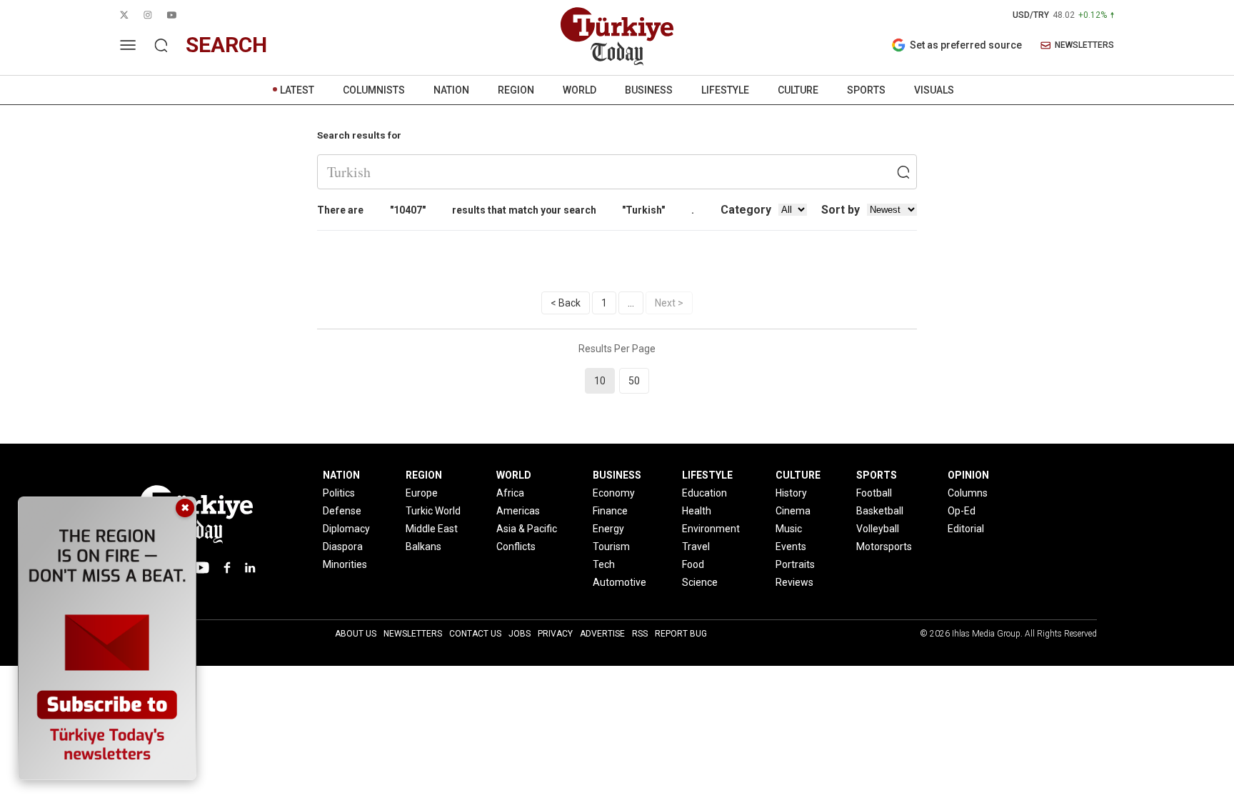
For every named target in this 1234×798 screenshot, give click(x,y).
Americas (518, 510)
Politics (339, 493)
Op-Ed (961, 510)
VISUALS (934, 90)
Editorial (966, 528)
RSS (640, 633)
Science (700, 582)
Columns (968, 493)
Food (693, 564)
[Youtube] (200, 568)
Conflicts (516, 546)
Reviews (794, 582)
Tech (604, 564)
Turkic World (433, 510)
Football (874, 493)
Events (791, 546)
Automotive (619, 582)
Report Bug (681, 633)
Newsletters (412, 633)
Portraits (795, 564)
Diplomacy (346, 528)
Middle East (432, 528)
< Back (566, 303)
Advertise (602, 633)
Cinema (793, 510)
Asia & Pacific (526, 528)
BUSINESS (649, 90)
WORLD (579, 90)
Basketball (879, 510)
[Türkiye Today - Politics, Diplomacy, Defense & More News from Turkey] (617, 36)
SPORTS (866, 90)
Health (696, 510)
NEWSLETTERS (1084, 45)
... (631, 303)
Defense (342, 510)
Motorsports (884, 546)
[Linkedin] (250, 567)
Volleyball (877, 528)
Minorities (345, 564)
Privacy (555, 633)
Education (704, 493)
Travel (696, 546)
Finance (610, 510)
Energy (608, 528)
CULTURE (798, 90)
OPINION (968, 475)
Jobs (519, 633)
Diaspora (343, 546)
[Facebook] (227, 568)
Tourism (611, 546)
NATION (451, 90)
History (791, 493)
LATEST (297, 90)
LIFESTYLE (725, 90)
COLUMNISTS (374, 90)
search (226, 44)
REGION (516, 90)
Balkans (423, 546)
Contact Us (475, 633)
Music (789, 528)
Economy (614, 493)
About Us (355, 633)
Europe (422, 493)
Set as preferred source (966, 45)
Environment (711, 528)
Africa (510, 493)
